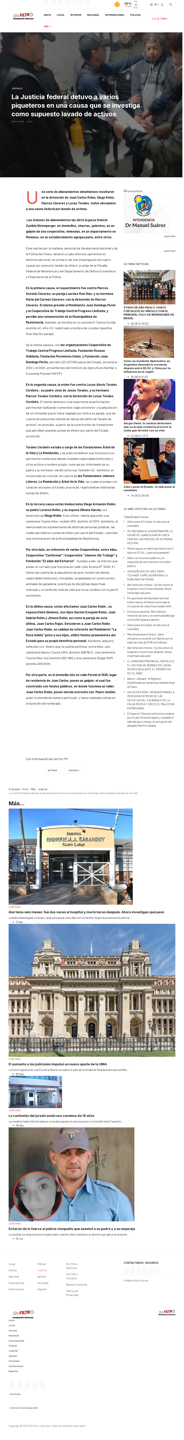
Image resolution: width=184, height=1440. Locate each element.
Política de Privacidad (72, 1293)
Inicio (47, 14)
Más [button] (46, 26)
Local (61, 14)
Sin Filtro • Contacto (72, 1276)
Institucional (16, 1289)
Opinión (41, 1276)
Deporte (42, 1289)
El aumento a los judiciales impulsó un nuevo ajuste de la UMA (58, 1064)
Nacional (93, 14)
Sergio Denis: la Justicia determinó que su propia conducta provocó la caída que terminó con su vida (147, 427)
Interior (75, 14)
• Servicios (14, 1393)
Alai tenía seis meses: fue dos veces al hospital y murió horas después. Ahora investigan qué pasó (86, 912)
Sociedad (42, 1283)
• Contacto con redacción (23, 1407)
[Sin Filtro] (22, 16)
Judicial (42, 1270)
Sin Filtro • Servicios (72, 1266)
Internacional (115, 14)
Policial (135, 14)
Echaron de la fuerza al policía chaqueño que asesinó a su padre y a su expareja (72, 1229)
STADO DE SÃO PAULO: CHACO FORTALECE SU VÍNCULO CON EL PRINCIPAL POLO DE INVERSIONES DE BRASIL (149, 313)
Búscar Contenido (76, 1284)
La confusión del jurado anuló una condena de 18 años (51, 1116)
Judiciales (15, 906)
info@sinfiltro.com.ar (136, 1280)
